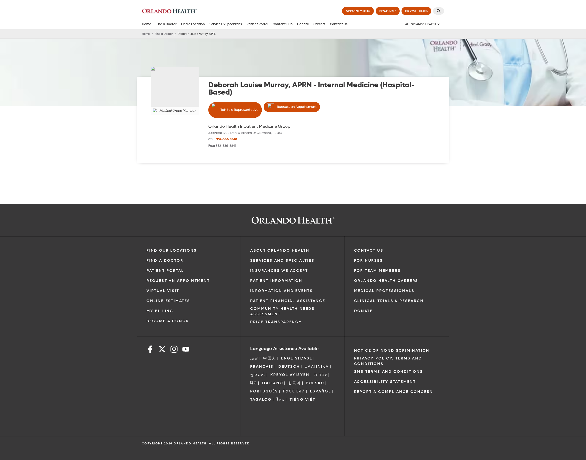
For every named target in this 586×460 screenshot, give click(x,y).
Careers (319, 24)
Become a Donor (167, 320)
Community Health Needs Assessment (282, 311)
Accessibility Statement (385, 381)
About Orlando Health (279, 250)
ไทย (281, 399)
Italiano (272, 383)
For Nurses (368, 260)
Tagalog (261, 399)
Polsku (315, 383)
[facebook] (150, 350)
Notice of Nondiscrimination (392, 350)
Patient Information (276, 280)
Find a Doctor (166, 24)
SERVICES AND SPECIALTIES (282, 260)
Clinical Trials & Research (389, 300)
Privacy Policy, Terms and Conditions (388, 361)
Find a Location (193, 24)
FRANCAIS (261, 366)
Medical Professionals (384, 290)
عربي (254, 358)
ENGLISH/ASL (296, 358)
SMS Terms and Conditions (388, 371)
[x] (162, 350)
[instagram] (174, 350)
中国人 (269, 358)
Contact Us (338, 24)
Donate (303, 24)
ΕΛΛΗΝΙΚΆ (317, 366)
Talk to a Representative (239, 110)
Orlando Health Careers (386, 280)
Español (320, 391)
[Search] (438, 11)
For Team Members (377, 270)
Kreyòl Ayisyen (289, 374)
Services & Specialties (225, 24)
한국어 (294, 383)
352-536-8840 (226, 139)
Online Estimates (168, 300)
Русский (294, 391)
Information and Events (281, 290)
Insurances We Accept (279, 270)
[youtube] (186, 350)
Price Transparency (276, 321)
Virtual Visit (162, 290)
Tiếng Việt (302, 399)
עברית (320, 374)
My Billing (160, 310)
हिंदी (253, 383)
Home (146, 24)
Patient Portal (257, 24)
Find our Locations (171, 250)
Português (264, 391)
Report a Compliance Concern (393, 391)
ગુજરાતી (257, 374)
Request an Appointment (297, 107)
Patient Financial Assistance (287, 300)
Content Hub (283, 24)
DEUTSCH (289, 366)
